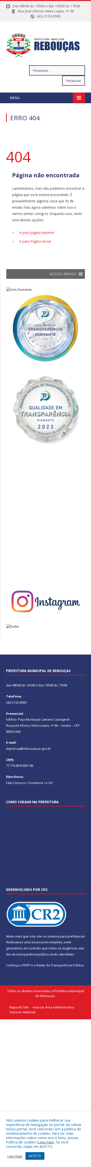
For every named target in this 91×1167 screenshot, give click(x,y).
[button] (63, 274)
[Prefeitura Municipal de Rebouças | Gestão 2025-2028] (45, 44)
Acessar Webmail (22, 1012)
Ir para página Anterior (36, 232)
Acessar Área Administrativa (53, 1007)
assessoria (39, 942)
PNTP (26, 965)
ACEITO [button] (35, 1155)
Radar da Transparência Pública (60, 965)
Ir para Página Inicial (35, 241)
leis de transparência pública (27, 954)
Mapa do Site (19, 1007)
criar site (35, 936)
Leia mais (45, 1142)
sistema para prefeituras (65, 936)
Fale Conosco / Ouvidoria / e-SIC (29, 783)
